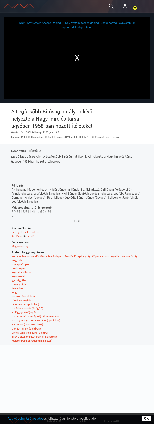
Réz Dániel (18, 236)
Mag (14, 292)
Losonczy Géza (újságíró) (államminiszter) (36, 316)
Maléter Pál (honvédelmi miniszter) (32, 340)
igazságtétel (19, 280)
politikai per (18, 268)
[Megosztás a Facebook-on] (43, 171)
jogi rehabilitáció (21, 272)
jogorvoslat (18, 276)
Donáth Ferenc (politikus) (26, 328)
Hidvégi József (20, 232)
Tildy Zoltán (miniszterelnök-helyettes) (34, 336)
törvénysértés (20, 284)
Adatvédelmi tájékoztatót (25, 418)
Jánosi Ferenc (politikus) (25, 304)
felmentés (17, 288)
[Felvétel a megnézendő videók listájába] (21, 171)
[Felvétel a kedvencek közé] (14, 171)
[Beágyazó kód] (36, 171)
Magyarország (20, 246)
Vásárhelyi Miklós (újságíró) (27, 308)
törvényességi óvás (23, 300)
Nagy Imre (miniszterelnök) (27, 324)
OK (146, 418)
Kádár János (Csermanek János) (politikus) (36, 320)
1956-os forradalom (23, 296)
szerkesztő (35, 232)
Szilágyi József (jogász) (25, 312)
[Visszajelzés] (50, 171)
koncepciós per (20, 264)
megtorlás (18, 260)
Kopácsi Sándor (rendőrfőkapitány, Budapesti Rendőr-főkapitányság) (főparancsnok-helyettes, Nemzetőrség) (75, 256)
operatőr (30, 236)
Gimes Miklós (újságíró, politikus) (31, 332)
